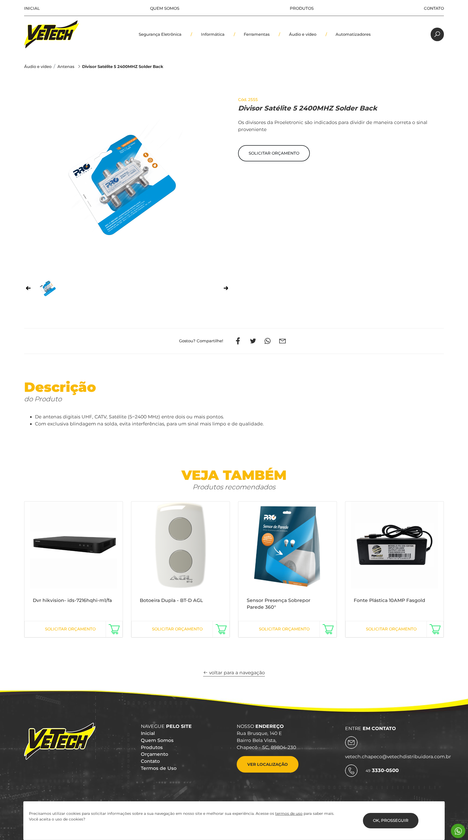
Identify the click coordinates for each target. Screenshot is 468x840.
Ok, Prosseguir (390, 820)
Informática (213, 34)
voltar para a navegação (236, 672)
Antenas (65, 66)
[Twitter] (252, 341)
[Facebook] (238, 341)
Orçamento (154, 754)
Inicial (32, 8)
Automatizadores (353, 34)
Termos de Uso (159, 768)
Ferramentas (256, 34)
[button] (274, 153)
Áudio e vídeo (302, 34)
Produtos (302, 8)
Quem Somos (164, 8)
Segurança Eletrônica (160, 34)
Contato (434, 8)
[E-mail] (282, 341)
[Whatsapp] (267, 341)
